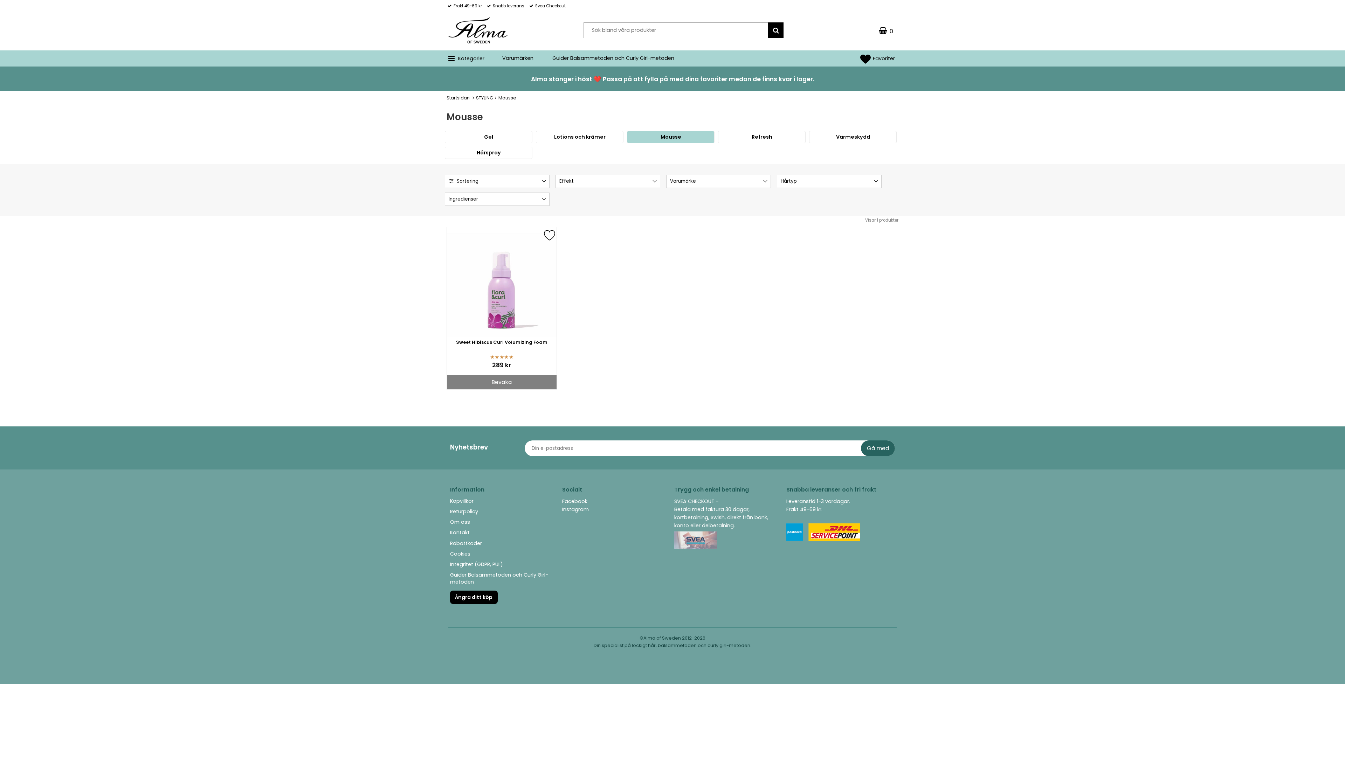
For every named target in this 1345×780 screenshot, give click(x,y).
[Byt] (543, 182)
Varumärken (517, 58)
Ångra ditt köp (473, 597)
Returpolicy (464, 511)
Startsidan (458, 98)
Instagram (575, 509)
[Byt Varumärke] (764, 182)
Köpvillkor (462, 500)
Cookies (460, 553)
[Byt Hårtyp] (875, 182)
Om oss (460, 521)
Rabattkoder (466, 543)
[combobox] (497, 181)
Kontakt (460, 532)
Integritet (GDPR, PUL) (476, 564)
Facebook (574, 501)
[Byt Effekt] (654, 182)
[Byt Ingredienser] (543, 200)
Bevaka (501, 382)
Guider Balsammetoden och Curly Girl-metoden (613, 58)
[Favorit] (549, 242)
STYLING (484, 98)
